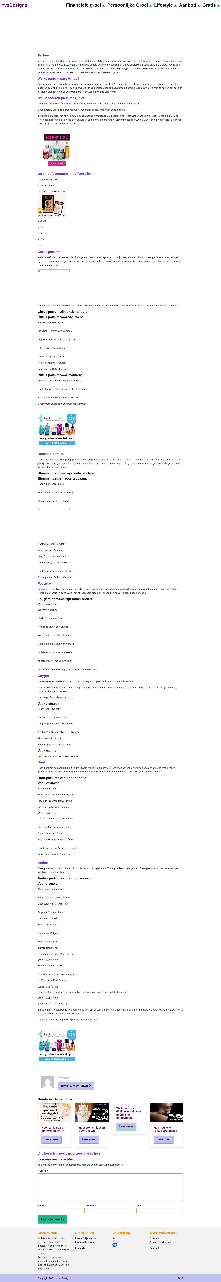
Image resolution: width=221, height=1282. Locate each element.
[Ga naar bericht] (54, 1112)
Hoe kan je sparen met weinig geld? (53, 1129)
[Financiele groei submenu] (103, 5)
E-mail (91, 1205)
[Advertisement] (110, 29)
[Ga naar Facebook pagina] (176, 1278)
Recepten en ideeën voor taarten (92, 1129)
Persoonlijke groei (85, 1238)
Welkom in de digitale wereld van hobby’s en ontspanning (128, 1113)
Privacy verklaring (160, 1242)
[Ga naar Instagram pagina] (179, 1278)
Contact (154, 1238)
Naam (42, 1205)
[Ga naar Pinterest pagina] (182, 1278)
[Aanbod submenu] (198, 5)
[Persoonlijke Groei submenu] (150, 5)
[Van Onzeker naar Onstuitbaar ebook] (52, 217)
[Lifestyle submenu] (175, 5)
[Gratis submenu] (218, 5)
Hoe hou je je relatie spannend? (165, 1129)
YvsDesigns (14, 5)
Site (138, 1205)
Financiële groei (84, 1242)
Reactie (43, 1170)
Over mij (155, 1248)
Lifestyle (80, 1248)
